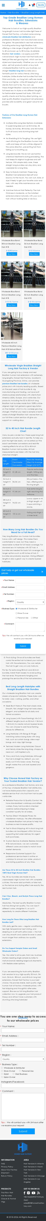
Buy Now (12, 254)
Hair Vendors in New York (32, 1171)
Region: (11, 601)
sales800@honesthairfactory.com (34, 1204)
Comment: (9, 624)
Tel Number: (9, 594)
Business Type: (9, 608)
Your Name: (9, 580)
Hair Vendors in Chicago (34, 1176)
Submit (23, 1131)
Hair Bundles (6, 1195)
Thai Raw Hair (7, 1192)
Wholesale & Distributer (28, 608)
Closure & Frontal (8, 1198)
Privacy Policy (7, 1167)
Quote (41, 5)
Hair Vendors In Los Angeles (32, 1180)
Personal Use (23, 618)
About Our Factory (9, 1170)
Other (35, 618)
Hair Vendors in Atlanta (34, 1163)
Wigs (3, 1202)
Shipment (5, 1173)
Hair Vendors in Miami (33, 1167)
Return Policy (7, 1176)
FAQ (3, 1163)
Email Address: (8, 587)
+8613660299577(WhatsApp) (34, 1198)
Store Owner (23, 613)
